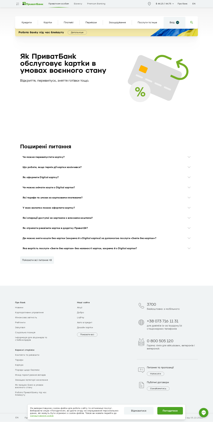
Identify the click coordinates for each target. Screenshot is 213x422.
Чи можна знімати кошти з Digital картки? (49, 187)
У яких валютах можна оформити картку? (49, 207)
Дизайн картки (85, 327)
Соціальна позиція (25, 332)
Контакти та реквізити (27, 355)
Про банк (182, 3)
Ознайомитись (158, 388)
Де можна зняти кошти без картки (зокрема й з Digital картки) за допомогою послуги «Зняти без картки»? (89, 238)
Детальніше (77, 32)
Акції (79, 307)
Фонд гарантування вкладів (30, 375)
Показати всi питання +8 (37, 260)
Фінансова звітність (26, 317)
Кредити (27, 22)
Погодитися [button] (170, 410)
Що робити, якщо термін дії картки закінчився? (52, 167)
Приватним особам (58, 3)
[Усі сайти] (17, 3)
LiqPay (80, 317)
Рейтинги (20, 322)
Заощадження (117, 22)
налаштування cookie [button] (42, 416)
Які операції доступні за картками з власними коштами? (58, 218)
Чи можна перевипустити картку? (44, 157)
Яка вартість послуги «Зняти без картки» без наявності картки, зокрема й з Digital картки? (80, 248)
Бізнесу (78, 3)
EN (193, 3)
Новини (19, 307)
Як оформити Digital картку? (41, 177)
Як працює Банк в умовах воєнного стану (29, 386)
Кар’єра (19, 365)
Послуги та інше (147, 22)
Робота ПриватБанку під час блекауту (30, 393)
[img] (33, 3)
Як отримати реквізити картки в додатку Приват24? (55, 228)
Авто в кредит (84, 322)
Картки (48, 22)
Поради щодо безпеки (27, 370)
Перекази (91, 22)
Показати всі (87, 334)
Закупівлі (20, 327)
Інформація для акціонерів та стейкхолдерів (31, 338)
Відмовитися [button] (138, 410)
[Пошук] (191, 22)
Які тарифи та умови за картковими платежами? (52, 197)
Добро (80, 312)
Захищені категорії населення (31, 380)
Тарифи (19, 360)
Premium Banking (96, 3)
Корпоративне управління (29, 312)
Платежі (68, 22)
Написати (155, 374)
